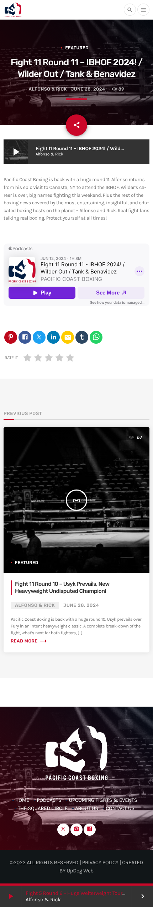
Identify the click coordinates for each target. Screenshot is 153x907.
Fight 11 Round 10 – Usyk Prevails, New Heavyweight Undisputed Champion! (62, 587)
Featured (77, 47)
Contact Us (120, 808)
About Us (86, 808)
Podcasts (49, 800)
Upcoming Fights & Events (103, 800)
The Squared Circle (43, 808)
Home (22, 800)
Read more (29, 641)
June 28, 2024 (88, 89)
